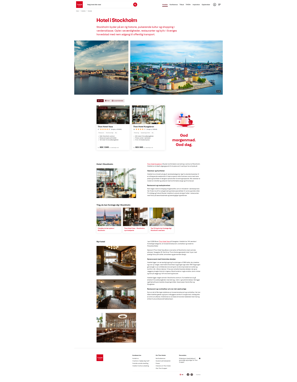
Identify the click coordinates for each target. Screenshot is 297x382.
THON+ (188, 4)
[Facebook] (188, 374)
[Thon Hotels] (79, 4)
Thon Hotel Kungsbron (143, 127)
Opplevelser (206, 4)
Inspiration (196, 4)
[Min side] (214, 4)
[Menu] (219, 4)
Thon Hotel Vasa (105, 127)
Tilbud (182, 4)
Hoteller (165, 4)
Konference (174, 4)
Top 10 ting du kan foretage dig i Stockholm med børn (161, 229)
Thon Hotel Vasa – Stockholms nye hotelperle (134, 229)
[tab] (100, 100)
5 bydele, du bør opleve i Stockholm (106, 229)
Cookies (198, 374)
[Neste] (221, 67)
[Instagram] (191, 374)
